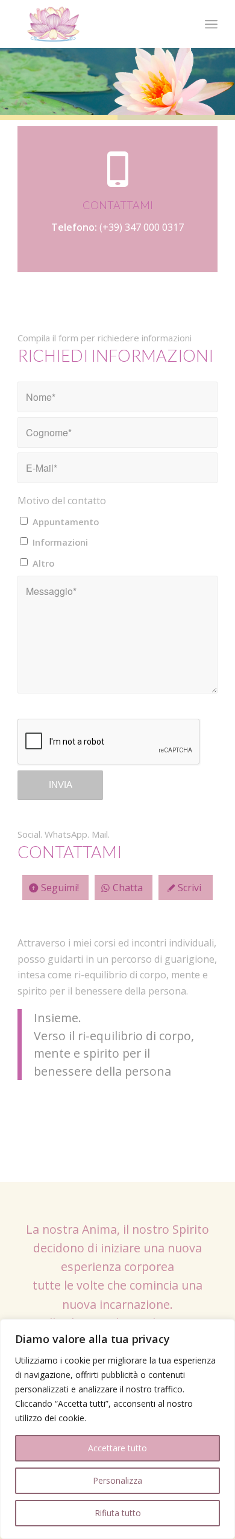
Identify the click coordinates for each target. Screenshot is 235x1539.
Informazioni (60, 542)
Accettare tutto (117, 1448)
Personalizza (117, 1480)
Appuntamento (66, 522)
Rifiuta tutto (118, 1513)
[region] (117, 1429)
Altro (43, 563)
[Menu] (211, 24)
